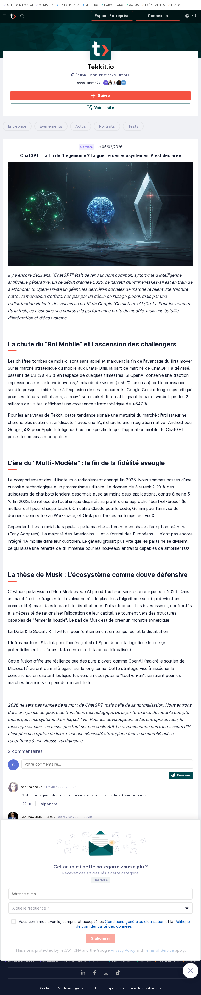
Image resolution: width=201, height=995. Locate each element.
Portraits (107, 126)
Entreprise (17, 126)
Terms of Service (159, 950)
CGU (92, 988)
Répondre (49, 804)
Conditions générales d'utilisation (134, 921)
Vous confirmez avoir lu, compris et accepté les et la (104, 923)
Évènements (51, 126)
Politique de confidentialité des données (131, 988)
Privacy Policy (123, 950)
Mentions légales (70, 988)
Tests (133, 126)
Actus (80, 126)
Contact (46, 988)
